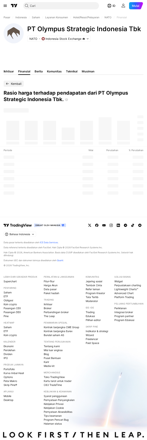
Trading (90, 312)
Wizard (90, 335)
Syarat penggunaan (55, 396)
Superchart (10, 281)
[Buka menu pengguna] (123, 5)
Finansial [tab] (24, 71)
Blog (46, 354)
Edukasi (90, 316)
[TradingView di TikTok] (132, 225)
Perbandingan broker (56, 312)
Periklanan (120, 308)
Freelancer (92, 339)
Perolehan (9, 350)
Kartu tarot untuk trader (58, 380)
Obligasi (8, 300)
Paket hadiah (51, 293)
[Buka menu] (5, 5)
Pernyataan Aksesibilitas (58, 411)
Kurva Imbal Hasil (14, 373)
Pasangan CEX (12, 308)
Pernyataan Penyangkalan (59, 399)
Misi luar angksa (53, 350)
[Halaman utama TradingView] (14, 5)
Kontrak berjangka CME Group (61, 327)
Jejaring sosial (94, 281)
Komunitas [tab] (54, 71)
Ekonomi (8, 346)
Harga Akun (51, 285)
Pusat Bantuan (52, 358)
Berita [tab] (39, 71)
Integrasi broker (123, 312)
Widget (118, 281)
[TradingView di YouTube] (103, 225)
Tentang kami (52, 346)
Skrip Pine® (10, 384)
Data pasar (50, 289)
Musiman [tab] (88, 71)
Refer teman (93, 289)
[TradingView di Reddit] (139, 225)
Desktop (8, 399)
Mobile (7, 396)
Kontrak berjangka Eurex (58, 331)
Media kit (49, 365)
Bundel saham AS (54, 335)
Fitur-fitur (49, 281)
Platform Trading (124, 297)
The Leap (49, 316)
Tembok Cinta (94, 285)
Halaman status (53, 423)
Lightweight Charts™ (126, 289)
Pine (6, 316)
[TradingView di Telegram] (125, 225)
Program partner (124, 316)
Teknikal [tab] (71, 71)
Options (8, 377)
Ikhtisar (48, 304)
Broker (47, 308)
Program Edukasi (124, 320)
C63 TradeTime (53, 384)
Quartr (60, 260)
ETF (6, 296)
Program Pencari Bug (56, 419)
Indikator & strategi (97, 331)
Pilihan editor (93, 320)
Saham (8, 292)
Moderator (92, 301)
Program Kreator (95, 293)
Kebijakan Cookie (54, 407)
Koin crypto (10, 304)
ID (114, 6)
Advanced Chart (124, 293)
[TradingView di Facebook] (96, 225)
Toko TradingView (54, 377)
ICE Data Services (49, 242)
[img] (83, 38)
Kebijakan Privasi (53, 403)
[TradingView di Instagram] (111, 225)
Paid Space (92, 342)
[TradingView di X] (89, 225)
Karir (46, 361)
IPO (6, 358)
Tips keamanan (53, 415)
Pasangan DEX (12, 312)
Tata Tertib (92, 297)
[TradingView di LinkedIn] (118, 225)
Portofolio (9, 369)
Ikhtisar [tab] (9, 71)
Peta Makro (10, 380)
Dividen (8, 354)
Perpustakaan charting (127, 285)
